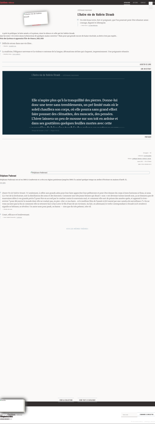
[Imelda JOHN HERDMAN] (77, 373)
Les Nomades (147, 156)
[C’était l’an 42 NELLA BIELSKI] (77, 252)
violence (144, 158)
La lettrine (19, 217)
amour (149, 158)
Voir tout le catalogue (87, 400)
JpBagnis (153, 421)
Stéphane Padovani (85, 10)
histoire (140, 158)
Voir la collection (66, 400)
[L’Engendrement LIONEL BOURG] (77, 293)
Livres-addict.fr (16, 54)
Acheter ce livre (145, 64)
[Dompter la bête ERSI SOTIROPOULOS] (77, 333)
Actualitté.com (12, 46)
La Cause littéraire (93, 25)
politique (134, 158)
